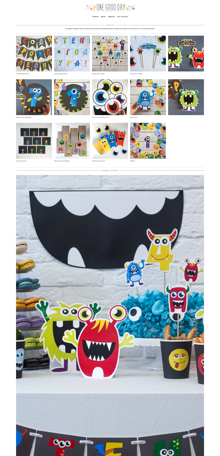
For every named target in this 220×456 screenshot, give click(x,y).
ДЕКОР (103, 16)
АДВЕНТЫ (111, 16)
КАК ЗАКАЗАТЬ (122, 16)
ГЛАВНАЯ (95, 16)
